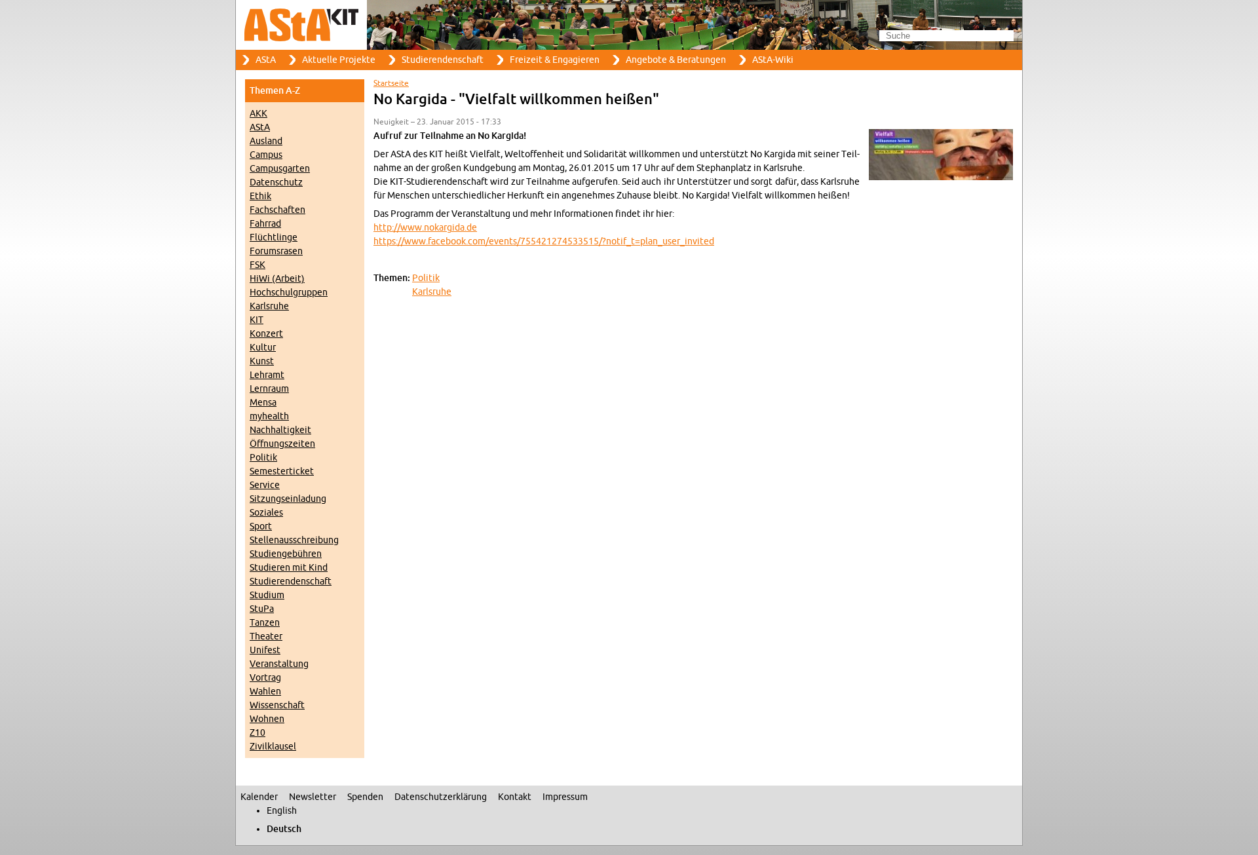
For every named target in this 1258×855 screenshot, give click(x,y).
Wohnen (267, 719)
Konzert (266, 334)
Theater (266, 636)
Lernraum (269, 389)
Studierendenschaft (443, 60)
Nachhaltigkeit (280, 430)
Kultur (263, 347)
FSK (257, 265)
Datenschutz (276, 182)
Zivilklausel (273, 746)
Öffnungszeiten (282, 444)
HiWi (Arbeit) (277, 279)
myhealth (269, 416)
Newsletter (312, 797)
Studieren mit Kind (289, 568)
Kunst (262, 361)
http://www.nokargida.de (425, 228)
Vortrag (265, 678)
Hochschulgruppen (289, 292)
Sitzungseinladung (288, 499)
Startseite (391, 83)
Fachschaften (277, 210)
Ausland (266, 141)
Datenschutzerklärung (440, 797)
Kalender (259, 797)
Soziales (266, 513)
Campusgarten (280, 169)
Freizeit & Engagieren (555, 60)
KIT (256, 320)
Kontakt (514, 797)
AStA (266, 60)
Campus (266, 155)
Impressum (565, 797)
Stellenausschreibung (294, 540)
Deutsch (284, 829)
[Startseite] (629, 25)
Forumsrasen (276, 251)
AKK (258, 114)
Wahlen (265, 691)
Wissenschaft (277, 705)
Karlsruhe (269, 306)
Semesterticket (282, 471)
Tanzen (265, 623)
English (282, 811)
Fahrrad (265, 224)
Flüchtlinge (273, 237)
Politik (263, 458)
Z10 (257, 733)
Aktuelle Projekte (338, 60)
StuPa (262, 609)
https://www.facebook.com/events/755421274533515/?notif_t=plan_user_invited (543, 241)
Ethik (260, 196)
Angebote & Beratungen (676, 60)
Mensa (263, 403)
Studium (267, 595)
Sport (261, 526)
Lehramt (267, 375)
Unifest (265, 650)
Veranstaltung (279, 664)
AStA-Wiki (772, 60)
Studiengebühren (286, 554)
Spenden (365, 797)
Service (265, 485)
